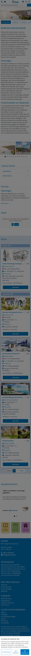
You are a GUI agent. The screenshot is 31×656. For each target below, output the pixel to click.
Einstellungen (6, 652)
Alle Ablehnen (16, 652)
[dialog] (15, 646)
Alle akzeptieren (24, 652)
